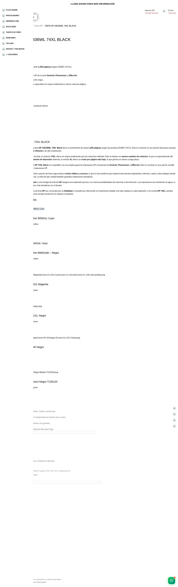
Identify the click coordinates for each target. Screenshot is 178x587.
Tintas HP (38, 26)
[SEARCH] (43, 10)
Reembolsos (14, 566)
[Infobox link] (92, 408)
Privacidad (13, 558)
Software (12, 534)
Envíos (11, 562)
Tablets (12, 547)
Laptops (12, 526)
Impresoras (13, 551)
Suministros (13, 538)
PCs (10, 530)
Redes (11, 543)
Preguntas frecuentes (17, 570)
